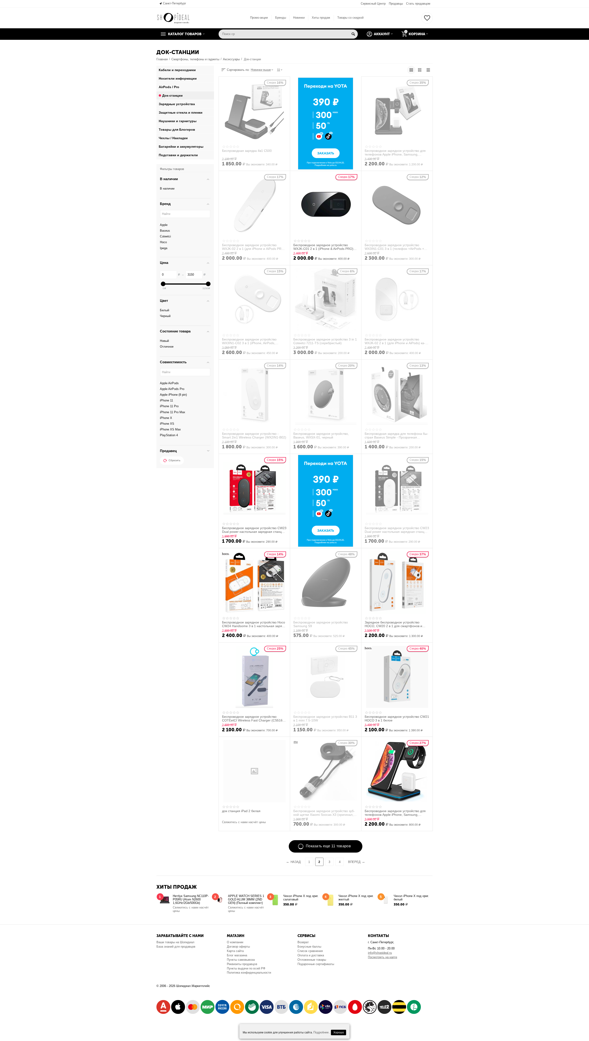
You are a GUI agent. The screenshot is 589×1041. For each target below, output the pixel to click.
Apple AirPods (169, 383)
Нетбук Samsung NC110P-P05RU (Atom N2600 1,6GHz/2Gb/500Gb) (191, 899)
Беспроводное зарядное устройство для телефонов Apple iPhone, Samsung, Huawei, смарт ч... (395, 152)
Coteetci (165, 236)
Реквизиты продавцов (242, 964)
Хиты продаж (321, 17)
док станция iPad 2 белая (241, 811)
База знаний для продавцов (175, 946)
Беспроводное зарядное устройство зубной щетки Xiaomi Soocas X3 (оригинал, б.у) (324, 812)
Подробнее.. (321, 1032)
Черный (165, 316)
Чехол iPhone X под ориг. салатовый (300, 897)
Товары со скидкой (350, 17)
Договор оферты (238, 946)
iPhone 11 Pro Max (172, 412)
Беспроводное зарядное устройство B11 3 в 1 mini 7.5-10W (325, 718)
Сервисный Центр (373, 3)
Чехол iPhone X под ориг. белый (411, 897)
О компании (235, 942)
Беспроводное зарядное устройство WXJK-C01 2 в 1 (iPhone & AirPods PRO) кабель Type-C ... (323, 247)
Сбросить (174, 460)
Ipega (163, 248)
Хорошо (338, 1032)
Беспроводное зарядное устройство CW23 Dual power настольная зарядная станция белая (397, 529)
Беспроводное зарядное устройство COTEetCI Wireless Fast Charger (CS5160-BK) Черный (254, 718)
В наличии (167, 188)
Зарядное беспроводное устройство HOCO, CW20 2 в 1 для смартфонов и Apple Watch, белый (393, 624)
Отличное (166, 346)
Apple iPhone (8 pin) (173, 394)
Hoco (163, 242)
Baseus (165, 230)
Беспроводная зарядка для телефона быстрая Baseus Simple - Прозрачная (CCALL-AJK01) (396, 435)
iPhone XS (167, 423)
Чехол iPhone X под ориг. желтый (356, 897)
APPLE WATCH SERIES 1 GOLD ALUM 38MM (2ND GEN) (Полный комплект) (246, 899)
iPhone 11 (166, 400)
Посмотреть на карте (382, 957)
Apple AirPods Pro (172, 389)
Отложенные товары (311, 959)
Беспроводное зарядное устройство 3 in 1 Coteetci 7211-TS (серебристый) (325, 341)
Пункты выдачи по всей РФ (246, 968)
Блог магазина (237, 955)
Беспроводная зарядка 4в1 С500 (247, 151)
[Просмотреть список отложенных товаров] (427, 20)
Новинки (299, 17)
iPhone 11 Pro (169, 406)
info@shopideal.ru (380, 952)
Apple (163, 225)
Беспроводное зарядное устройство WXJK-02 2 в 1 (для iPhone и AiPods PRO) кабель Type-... (253, 247)
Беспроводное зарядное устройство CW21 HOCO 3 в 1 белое (397, 718)
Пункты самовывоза (241, 959)
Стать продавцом (418, 3)
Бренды (280, 17)
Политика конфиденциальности (249, 972)
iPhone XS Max (170, 429)
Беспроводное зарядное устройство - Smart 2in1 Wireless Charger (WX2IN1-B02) (254, 435)
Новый (164, 341)
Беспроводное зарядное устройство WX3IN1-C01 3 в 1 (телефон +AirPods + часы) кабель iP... (394, 247)
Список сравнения (310, 951)
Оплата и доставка (310, 955)
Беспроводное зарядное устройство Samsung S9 (320, 624)
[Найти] (353, 34)
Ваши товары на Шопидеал (175, 942)
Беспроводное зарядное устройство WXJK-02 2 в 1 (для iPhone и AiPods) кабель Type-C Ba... (395, 341)
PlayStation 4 (169, 435)
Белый (164, 310)
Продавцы (396, 3)
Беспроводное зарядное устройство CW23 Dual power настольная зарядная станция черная (254, 529)
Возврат (303, 942)
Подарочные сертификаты (315, 964)
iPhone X (166, 418)
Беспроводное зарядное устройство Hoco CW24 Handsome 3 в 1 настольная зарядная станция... (253, 624)
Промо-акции (259, 17)
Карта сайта (235, 951)
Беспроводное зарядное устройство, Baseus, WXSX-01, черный (321, 435)
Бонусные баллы (309, 946)
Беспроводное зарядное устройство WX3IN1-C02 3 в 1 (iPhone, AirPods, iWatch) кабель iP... (249, 341)
